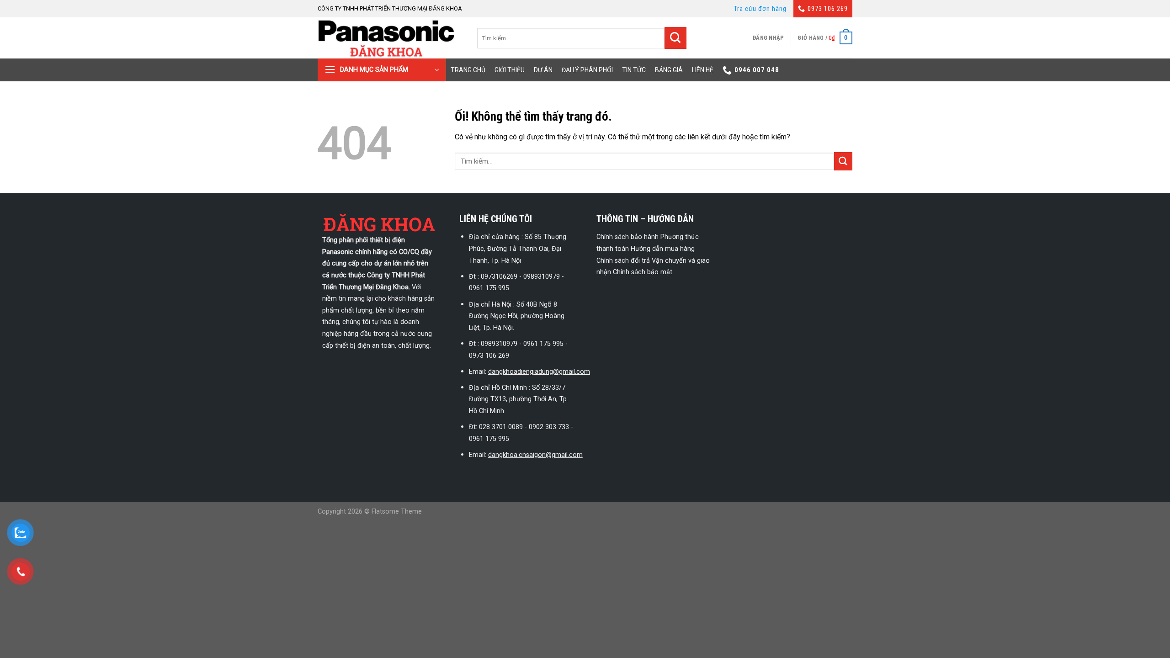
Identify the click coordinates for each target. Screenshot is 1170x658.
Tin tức (634, 70)
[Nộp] (676, 38)
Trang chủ (468, 70)
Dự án (543, 70)
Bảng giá (669, 70)
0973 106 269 (828, 9)
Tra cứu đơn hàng (760, 9)
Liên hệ (702, 70)
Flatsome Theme (397, 511)
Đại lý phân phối (587, 70)
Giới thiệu (510, 70)
